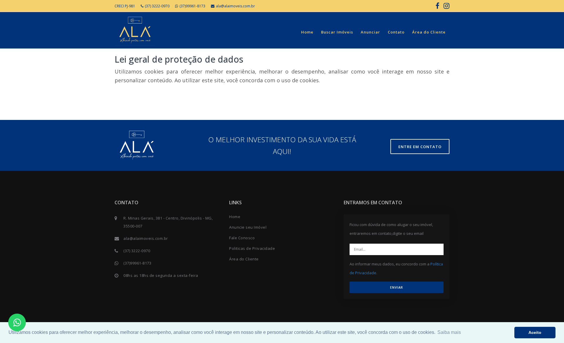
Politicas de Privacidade (252, 248)
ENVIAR (396, 287)
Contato (396, 32)
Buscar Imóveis (337, 32)
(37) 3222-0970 (157, 6)
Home (307, 32)
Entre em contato (420, 146)
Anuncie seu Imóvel (247, 227)
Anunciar (370, 32)
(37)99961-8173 (192, 6)
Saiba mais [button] (449, 332)
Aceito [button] (534, 332)
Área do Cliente (429, 32)
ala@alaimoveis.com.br (235, 6)
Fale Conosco (242, 237)
